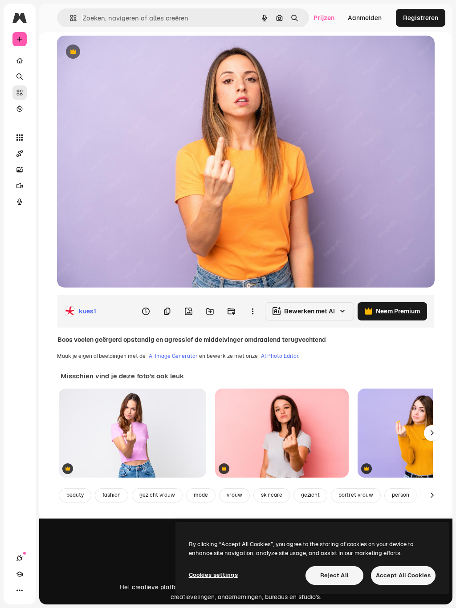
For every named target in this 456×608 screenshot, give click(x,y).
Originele (116, 52)
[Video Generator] (19, 185)
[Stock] (19, 92)
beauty (75, 495)
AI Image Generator (173, 356)
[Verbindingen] (19, 558)
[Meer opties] (252, 311)
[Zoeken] (19, 76)
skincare (271, 495)
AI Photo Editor (279, 356)
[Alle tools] (19, 137)
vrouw (234, 495)
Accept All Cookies (403, 575)
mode (201, 495)
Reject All (334, 575)
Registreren (420, 18)
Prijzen (324, 18)
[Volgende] (432, 433)
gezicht (310, 495)
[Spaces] (19, 153)
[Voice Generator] (19, 202)
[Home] (19, 60)
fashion (111, 495)
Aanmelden (365, 18)
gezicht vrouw (157, 495)
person (400, 495)
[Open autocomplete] (69, 18)
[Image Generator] (19, 169)
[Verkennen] (19, 108)
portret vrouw (355, 495)
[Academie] (19, 574)
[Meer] (19, 590)
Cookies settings (213, 575)
